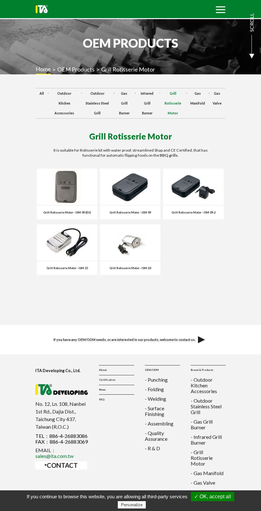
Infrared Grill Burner (147, 103)
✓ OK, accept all (212, 496)
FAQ (101, 399)
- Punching (156, 380)
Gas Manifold (197, 98)
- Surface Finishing (154, 411)
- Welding (155, 399)
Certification (107, 379)
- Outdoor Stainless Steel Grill (206, 406)
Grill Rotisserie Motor (173, 103)
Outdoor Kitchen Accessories (64, 103)
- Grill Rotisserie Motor (202, 458)
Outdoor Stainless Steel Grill (97, 103)
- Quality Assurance (156, 436)
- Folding (154, 389)
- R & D (152, 448)
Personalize (132, 504)
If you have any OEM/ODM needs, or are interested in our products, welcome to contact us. (124, 339)
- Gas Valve (203, 483)
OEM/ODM (152, 369)
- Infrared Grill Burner (206, 440)
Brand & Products (202, 369)
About (103, 369)
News (102, 389)
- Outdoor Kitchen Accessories (204, 385)
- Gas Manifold (207, 473)
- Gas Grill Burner (202, 424)
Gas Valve (217, 98)
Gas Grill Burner (124, 103)
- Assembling (159, 423)
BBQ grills (169, 155)
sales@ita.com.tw (54, 456)
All (41, 93)
